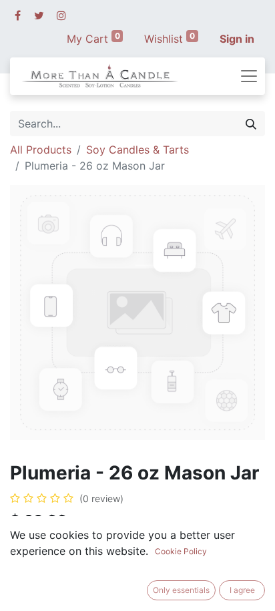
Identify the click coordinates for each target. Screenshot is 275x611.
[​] (17, 15)
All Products (40, 149)
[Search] (251, 123)
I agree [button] (242, 590)
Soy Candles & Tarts (137, 149)
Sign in (237, 38)
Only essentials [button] (181, 590)
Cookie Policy (181, 551)
